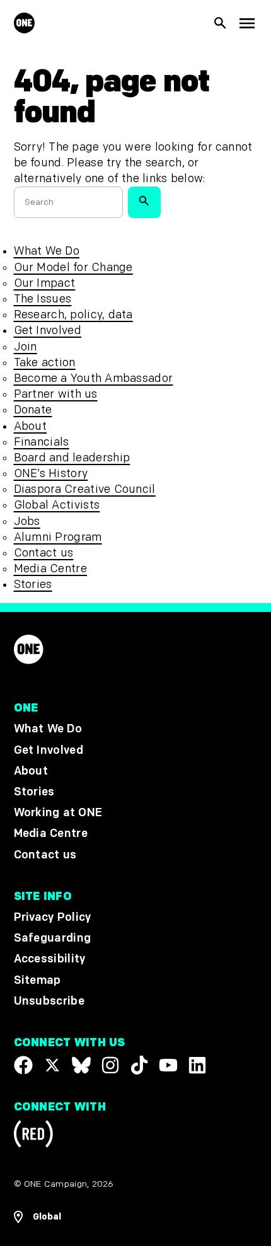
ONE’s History (51, 473)
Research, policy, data (73, 314)
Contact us (44, 553)
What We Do (46, 251)
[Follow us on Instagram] (110, 1065)
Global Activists (57, 505)
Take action (45, 362)
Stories (33, 584)
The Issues (43, 299)
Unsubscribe (49, 1001)
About (30, 426)
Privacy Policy (52, 917)
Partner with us (56, 394)
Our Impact (45, 283)
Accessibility (50, 959)
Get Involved (47, 330)
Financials (41, 442)
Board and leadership (72, 457)
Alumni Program (58, 537)
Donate (33, 410)
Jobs (27, 521)
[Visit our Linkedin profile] (197, 1065)
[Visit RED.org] (33, 1137)
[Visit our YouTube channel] (168, 1065)
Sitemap (37, 980)
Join (25, 347)
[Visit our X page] (52, 1065)
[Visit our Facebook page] (23, 1065)
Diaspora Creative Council (85, 489)
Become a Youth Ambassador (93, 378)
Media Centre (50, 568)
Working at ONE (58, 812)
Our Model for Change (73, 267)
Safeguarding (52, 938)
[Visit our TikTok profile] (139, 1065)
